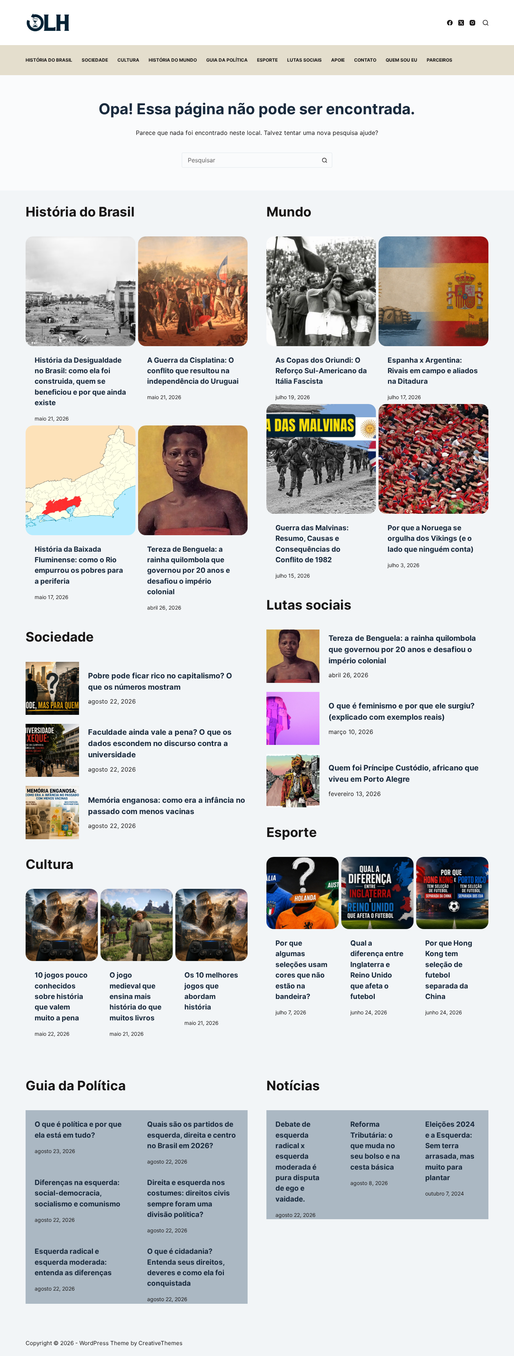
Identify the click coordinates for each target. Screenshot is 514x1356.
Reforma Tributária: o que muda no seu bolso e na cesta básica (375, 1145)
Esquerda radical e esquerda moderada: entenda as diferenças (73, 1262)
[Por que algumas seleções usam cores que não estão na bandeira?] (302, 893)
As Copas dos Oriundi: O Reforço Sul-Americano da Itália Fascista (321, 371)
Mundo (288, 211)
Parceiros (439, 60)
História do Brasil (49, 60)
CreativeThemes (160, 1343)
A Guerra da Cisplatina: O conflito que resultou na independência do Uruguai (193, 371)
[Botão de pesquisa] (325, 160)
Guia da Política (227, 60)
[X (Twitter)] (461, 23)
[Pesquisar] (485, 23)
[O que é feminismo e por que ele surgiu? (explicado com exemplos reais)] (292, 718)
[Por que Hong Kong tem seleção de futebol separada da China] (452, 893)
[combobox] (250, 160)
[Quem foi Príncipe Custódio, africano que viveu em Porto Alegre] (292, 780)
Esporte (267, 60)
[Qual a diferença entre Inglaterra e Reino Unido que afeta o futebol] (377, 893)
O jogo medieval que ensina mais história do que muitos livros (135, 996)
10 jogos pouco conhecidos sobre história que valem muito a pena (61, 996)
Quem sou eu (401, 60)
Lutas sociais (304, 60)
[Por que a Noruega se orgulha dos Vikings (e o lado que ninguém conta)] (433, 458)
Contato (365, 60)
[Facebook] (450, 23)
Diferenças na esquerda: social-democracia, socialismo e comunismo (77, 1193)
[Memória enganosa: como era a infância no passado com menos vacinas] (52, 812)
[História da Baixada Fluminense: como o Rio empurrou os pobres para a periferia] (80, 480)
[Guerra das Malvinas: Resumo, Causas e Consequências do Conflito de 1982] (321, 458)
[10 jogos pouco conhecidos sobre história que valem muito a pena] (62, 925)
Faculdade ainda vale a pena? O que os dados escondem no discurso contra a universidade (159, 743)
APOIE (338, 60)
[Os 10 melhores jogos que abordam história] (211, 925)
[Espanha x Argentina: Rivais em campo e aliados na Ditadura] (433, 291)
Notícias (293, 1085)
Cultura (128, 60)
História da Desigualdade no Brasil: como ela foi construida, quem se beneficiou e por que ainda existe (80, 381)
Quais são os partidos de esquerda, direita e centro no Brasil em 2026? (191, 1135)
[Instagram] (472, 23)
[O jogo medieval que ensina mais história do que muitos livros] (136, 925)
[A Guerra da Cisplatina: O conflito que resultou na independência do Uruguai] (193, 291)
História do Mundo (173, 60)
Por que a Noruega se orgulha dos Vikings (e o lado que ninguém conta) (431, 539)
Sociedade (95, 60)
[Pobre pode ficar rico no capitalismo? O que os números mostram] (52, 688)
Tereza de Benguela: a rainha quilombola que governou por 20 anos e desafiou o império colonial (188, 570)
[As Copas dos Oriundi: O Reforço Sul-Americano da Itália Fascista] (321, 291)
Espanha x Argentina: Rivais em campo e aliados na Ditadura (433, 371)
